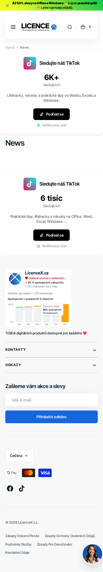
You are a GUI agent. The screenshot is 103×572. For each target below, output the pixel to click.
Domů (10, 47)
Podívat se (55, 114)
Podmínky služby (18, 544)
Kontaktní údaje (17, 553)
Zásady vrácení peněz (22, 536)
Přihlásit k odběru (51, 416)
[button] (13, 27)
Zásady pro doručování (54, 544)
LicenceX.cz (27, 522)
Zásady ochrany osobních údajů (70, 536)
